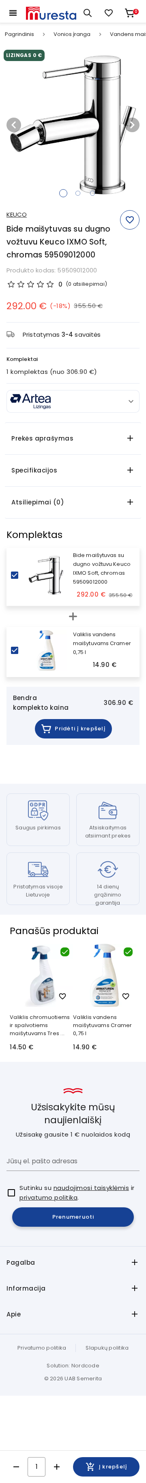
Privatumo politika (42, 1348)
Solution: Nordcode (73, 1365)
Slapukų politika (107, 1348)
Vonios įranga (72, 34)
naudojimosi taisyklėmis (91, 1187)
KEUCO (16, 214)
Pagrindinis (19, 34)
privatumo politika (48, 1197)
